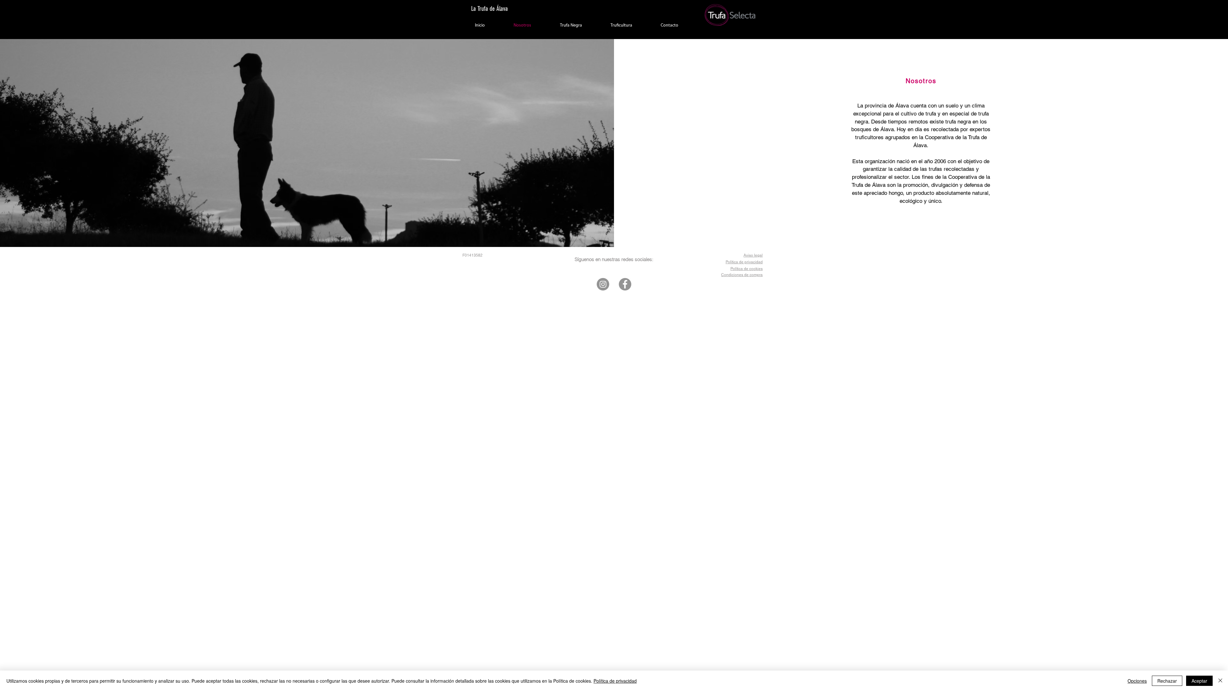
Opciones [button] (1137, 681)
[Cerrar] (1220, 681)
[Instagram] (603, 284)
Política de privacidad (615, 681)
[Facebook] (625, 284)
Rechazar (1167, 681)
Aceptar (1199, 681)
